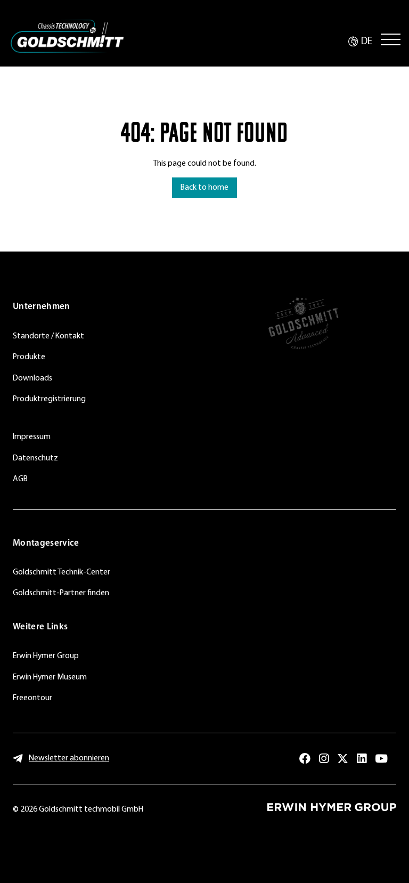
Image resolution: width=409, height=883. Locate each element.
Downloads (32, 378)
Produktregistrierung (49, 399)
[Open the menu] (390, 39)
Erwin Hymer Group (46, 656)
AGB (20, 479)
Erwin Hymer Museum (50, 677)
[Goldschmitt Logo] (67, 36)
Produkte (29, 357)
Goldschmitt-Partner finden (61, 593)
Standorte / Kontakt (48, 336)
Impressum (32, 437)
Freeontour (32, 698)
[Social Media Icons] (304, 758)
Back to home (204, 187)
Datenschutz (35, 458)
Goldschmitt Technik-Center (61, 572)
